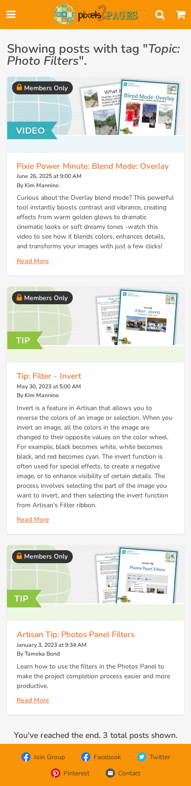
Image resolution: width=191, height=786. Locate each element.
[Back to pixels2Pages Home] (95, 14)
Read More (33, 261)
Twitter (160, 757)
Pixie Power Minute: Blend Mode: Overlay (93, 166)
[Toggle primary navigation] (10, 15)
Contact (129, 773)
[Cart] (180, 15)
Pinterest (76, 773)
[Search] (160, 15)
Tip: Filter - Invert (49, 375)
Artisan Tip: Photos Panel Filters (75, 634)
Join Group (49, 757)
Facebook (107, 757)
